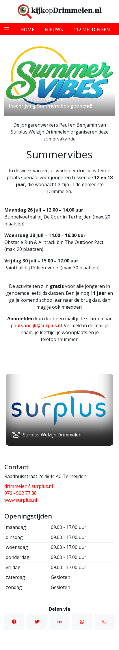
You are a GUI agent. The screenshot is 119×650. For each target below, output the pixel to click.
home (27, 29)
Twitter (37, 622)
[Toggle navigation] (6, 29)
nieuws (54, 29)
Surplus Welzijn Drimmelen (38, 99)
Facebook (14, 622)
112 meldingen (91, 29)
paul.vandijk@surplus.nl (36, 325)
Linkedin (59, 622)
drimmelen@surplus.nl (28, 486)
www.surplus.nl (20, 500)
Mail (105, 622)
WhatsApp (82, 622)
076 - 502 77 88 (20, 493)
